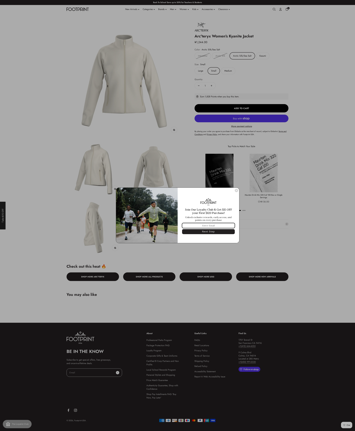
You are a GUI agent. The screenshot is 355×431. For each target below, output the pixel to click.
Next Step (208, 231)
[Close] (236, 190)
